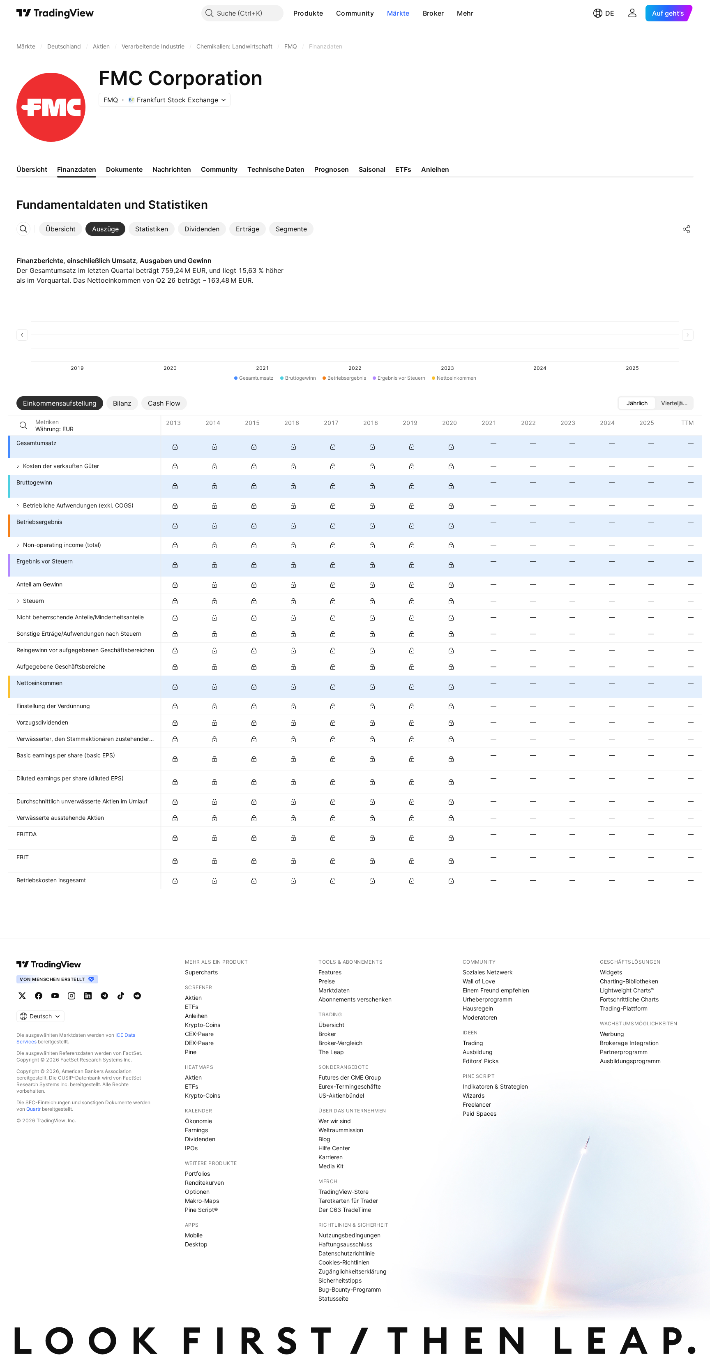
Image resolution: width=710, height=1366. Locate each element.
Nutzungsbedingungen (349, 1235)
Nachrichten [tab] (171, 169)
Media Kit (330, 1166)
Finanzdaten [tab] (76, 169)
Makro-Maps (202, 1200)
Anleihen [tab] (435, 169)
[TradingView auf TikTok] (121, 995)
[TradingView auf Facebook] (38, 995)
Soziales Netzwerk (488, 972)
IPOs (191, 1147)
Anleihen (196, 1015)
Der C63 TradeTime (344, 1209)
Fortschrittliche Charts (629, 999)
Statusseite (333, 1298)
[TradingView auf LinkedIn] (88, 995)
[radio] (637, 403)
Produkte (308, 13)
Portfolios (197, 1173)
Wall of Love (479, 981)
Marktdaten (334, 990)
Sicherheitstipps (340, 1280)
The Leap (331, 1051)
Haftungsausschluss (345, 1244)
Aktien (193, 997)
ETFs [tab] (403, 169)
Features (329, 972)
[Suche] (23, 425)
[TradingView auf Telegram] (104, 995)
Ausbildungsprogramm (630, 1060)
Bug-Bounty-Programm (349, 1289)
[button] (329, 13)
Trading (473, 1042)
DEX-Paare (199, 1042)
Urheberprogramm (487, 999)
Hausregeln (478, 1008)
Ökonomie (198, 1120)
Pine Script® (201, 1209)
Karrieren (330, 1157)
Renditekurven (204, 1182)
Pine (190, 1051)
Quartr (33, 1109)
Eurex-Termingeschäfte (349, 1086)
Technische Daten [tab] (275, 169)
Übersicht (331, 1024)
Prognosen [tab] (331, 169)
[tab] (60, 229)
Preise (326, 981)
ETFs (191, 1006)
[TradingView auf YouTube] (55, 995)
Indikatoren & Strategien (495, 1086)
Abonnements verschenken (355, 999)
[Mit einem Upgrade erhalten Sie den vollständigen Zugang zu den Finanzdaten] (175, 446)
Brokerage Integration (629, 1042)
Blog (324, 1138)
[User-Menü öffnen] (632, 13)
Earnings (196, 1129)
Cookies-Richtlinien (343, 1262)
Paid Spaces (479, 1113)
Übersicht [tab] (31, 169)
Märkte (398, 13)
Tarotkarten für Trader (348, 1200)
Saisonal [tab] (372, 169)
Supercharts (201, 972)
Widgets (611, 972)
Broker (433, 13)
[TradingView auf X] (22, 995)
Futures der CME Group (349, 1077)
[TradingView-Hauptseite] (48, 964)
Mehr (465, 13)
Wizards (473, 1095)
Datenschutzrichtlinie (346, 1253)
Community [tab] (219, 169)
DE (609, 13)
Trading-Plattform (624, 1008)
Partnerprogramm (624, 1051)
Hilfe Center (334, 1147)
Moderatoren (480, 1017)
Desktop (196, 1244)
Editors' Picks (480, 1060)
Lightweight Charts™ (627, 990)
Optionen (197, 1191)
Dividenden (200, 1138)
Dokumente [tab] (124, 169)
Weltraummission (340, 1129)
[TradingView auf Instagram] (71, 995)
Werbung (612, 1033)
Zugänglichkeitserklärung (352, 1271)
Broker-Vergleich (340, 1042)
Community (355, 13)
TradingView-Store (343, 1191)
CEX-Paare (199, 1033)
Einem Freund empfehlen (496, 990)
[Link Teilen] (687, 229)
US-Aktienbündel (341, 1095)
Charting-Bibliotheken (629, 981)
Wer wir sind (334, 1120)
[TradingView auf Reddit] (137, 995)
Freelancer (477, 1104)
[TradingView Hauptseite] (55, 13)
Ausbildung (478, 1051)
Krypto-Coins (202, 1024)
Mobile (194, 1235)
